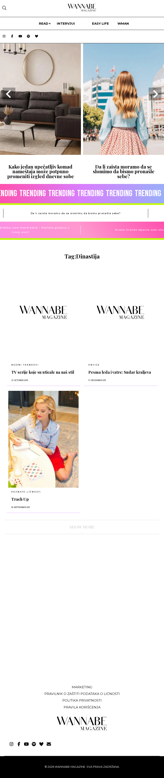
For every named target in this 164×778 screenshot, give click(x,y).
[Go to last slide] (9, 94)
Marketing (82, 687)
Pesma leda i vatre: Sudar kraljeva (119, 372)
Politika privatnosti (82, 700)
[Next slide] (155, 94)
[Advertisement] (37, 649)
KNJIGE (94, 365)
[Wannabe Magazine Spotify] (28, 36)
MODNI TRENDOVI (25, 365)
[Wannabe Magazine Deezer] (36, 36)
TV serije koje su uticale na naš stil (42, 372)
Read (43, 23)
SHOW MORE (82, 527)
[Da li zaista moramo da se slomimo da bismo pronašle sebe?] (123, 153)
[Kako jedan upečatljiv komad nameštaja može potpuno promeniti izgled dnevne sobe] (40, 153)
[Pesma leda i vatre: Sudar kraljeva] (120, 312)
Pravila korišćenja (82, 707)
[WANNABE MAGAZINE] (82, 729)
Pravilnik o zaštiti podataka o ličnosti (82, 694)
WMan (123, 23)
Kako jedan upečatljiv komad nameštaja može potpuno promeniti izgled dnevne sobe (40, 171)
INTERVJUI (66, 23)
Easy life (100, 23)
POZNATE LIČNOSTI (26, 492)
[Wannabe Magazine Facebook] (12, 36)
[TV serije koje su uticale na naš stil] (43, 312)
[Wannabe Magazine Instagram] (4, 36)
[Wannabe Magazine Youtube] (20, 36)
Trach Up (20, 499)
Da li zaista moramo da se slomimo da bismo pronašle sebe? (123, 171)
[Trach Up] (43, 439)
